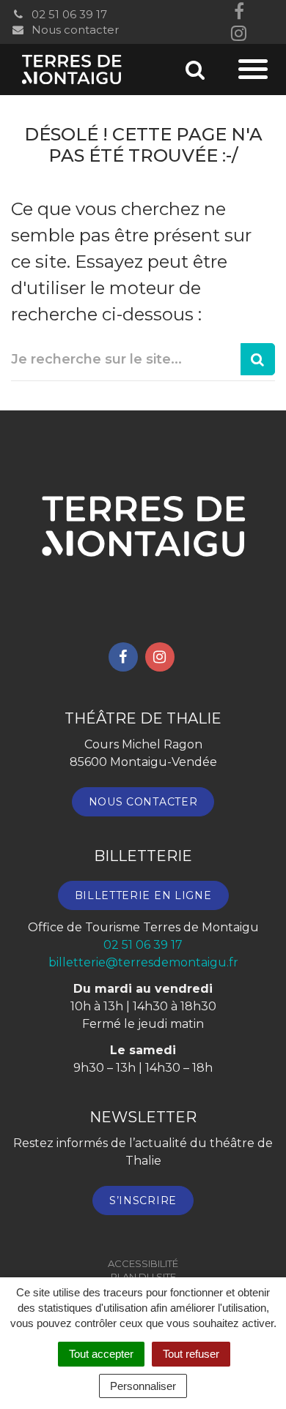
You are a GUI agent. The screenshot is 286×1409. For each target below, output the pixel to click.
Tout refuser (191, 1354)
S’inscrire (143, 1200)
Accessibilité (143, 1263)
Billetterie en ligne (143, 895)
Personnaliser (143, 1386)
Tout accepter (101, 1354)
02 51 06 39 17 (68, 14)
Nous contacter (74, 30)
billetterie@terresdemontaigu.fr (143, 962)
